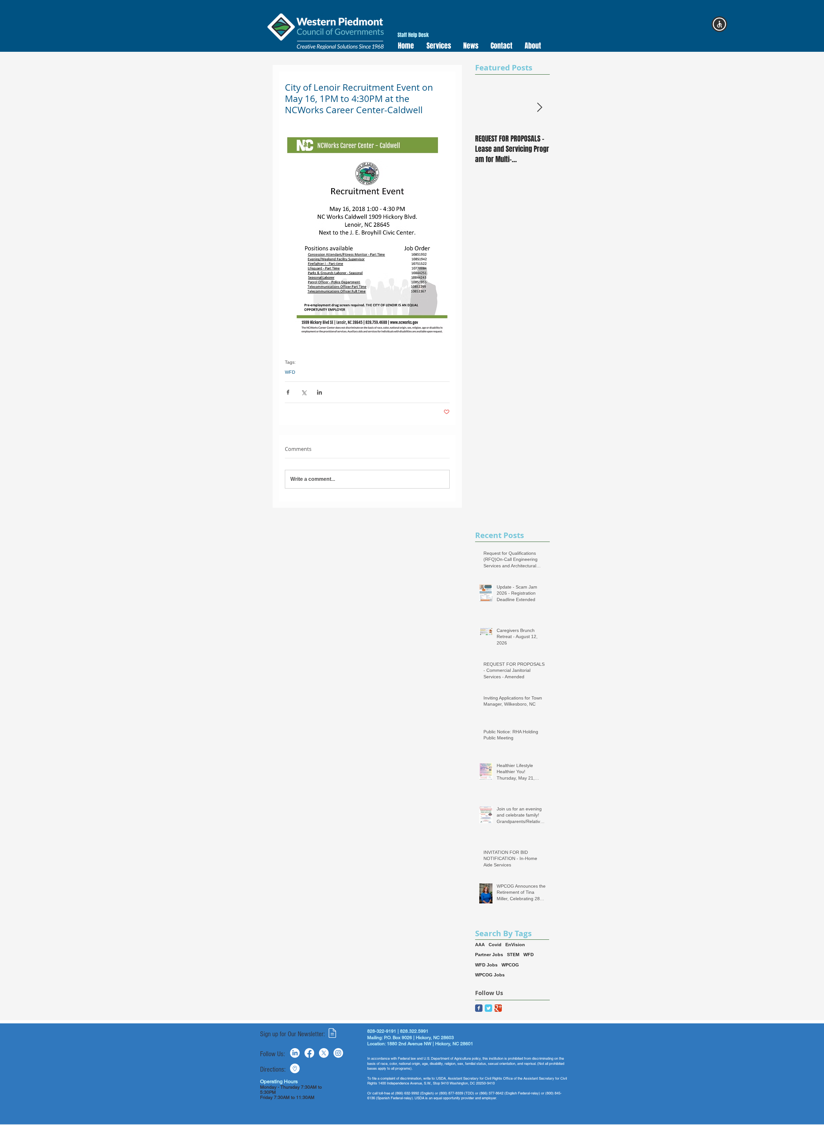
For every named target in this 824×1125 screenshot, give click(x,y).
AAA (480, 944)
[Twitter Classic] (488, 1008)
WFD (290, 372)
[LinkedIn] (295, 1053)
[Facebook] (309, 1053)
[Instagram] (338, 1053)
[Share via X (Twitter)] (304, 392)
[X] (324, 1053)
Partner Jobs (489, 954)
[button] (436, 46)
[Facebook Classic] (478, 1008)
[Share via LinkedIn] (319, 392)
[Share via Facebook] (288, 392)
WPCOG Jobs (490, 974)
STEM (513, 954)
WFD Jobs (486, 964)
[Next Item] (539, 108)
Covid (495, 944)
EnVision (515, 944)
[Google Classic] (498, 1008)
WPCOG (510, 964)
